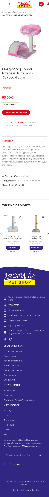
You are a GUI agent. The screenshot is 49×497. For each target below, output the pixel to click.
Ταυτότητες (9, 420)
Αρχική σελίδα (9, 12)
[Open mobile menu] (3, 4)
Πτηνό (7, 430)
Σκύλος (7, 411)
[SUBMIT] (40, 455)
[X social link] (12, 185)
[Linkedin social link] (19, 185)
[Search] (9, 4)
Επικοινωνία (9, 380)
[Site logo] (24, 4)
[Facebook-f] (5, 339)
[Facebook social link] (9, 185)
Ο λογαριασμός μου (13, 351)
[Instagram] (10, 339)
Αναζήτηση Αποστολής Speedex (19, 400)
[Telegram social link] (23, 185)
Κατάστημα (9, 390)
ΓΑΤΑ (21, 12)
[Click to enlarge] (7, 59)
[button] (20, 216)
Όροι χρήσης (10, 375)
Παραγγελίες (10, 356)
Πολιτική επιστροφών (14, 370)
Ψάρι (6, 434)
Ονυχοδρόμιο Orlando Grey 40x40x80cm (36, 239)
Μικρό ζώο (9, 425)
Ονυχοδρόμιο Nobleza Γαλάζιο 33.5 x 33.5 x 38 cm (12, 239)
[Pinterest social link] (16, 185)
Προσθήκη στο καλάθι (16, 112)
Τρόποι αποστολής (13, 361)
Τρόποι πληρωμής (12, 365)
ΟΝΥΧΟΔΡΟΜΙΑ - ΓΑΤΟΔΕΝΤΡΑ (17, 15)
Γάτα (6, 415)
